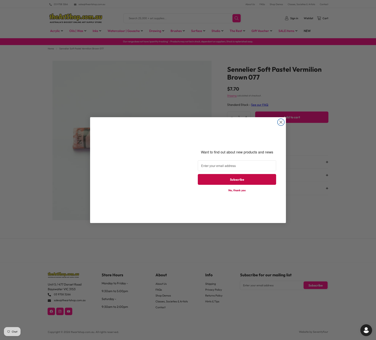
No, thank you (237, 190)
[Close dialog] (280, 122)
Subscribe (237, 179)
